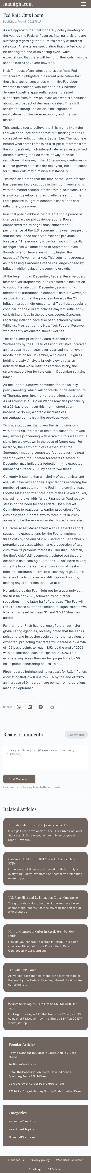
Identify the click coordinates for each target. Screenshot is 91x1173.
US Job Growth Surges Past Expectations (37, 1083)
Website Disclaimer (69, 1160)
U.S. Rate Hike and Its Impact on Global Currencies (43, 897)
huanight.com (18, 4)
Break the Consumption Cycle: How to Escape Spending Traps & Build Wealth (40, 1074)
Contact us (16, 1160)
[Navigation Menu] (84, 4)
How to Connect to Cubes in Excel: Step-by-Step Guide (43, 1055)
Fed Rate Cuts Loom (22, 970)
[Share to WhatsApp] (18, 707)
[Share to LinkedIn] (29, 707)
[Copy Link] (51, 707)
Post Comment (19, 779)
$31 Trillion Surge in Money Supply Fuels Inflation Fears (45, 1091)
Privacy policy (40, 1160)
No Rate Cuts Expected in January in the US (38, 825)
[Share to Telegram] (40, 707)
